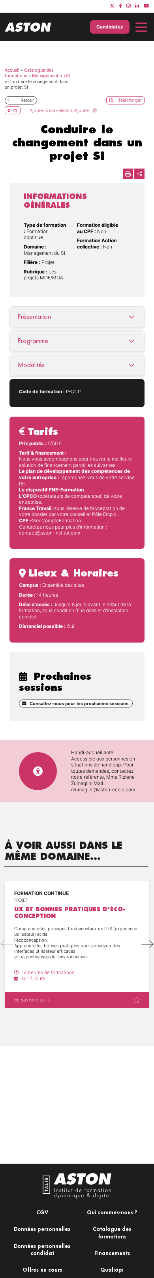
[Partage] (139, 174)
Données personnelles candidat (42, 1249)
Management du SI (51, 75)
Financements (112, 1253)
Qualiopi (112, 1269)
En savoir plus (29, 1000)
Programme (33, 341)
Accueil (12, 70)
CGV (42, 1212)
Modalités (31, 365)
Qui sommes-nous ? (112, 1212)
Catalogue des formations (112, 1232)
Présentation (34, 317)
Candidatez (109, 27)
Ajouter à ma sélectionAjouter (60, 110)
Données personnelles (42, 1228)
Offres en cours (42, 1269)
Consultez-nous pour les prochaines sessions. (80, 703)
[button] (147, 944)
